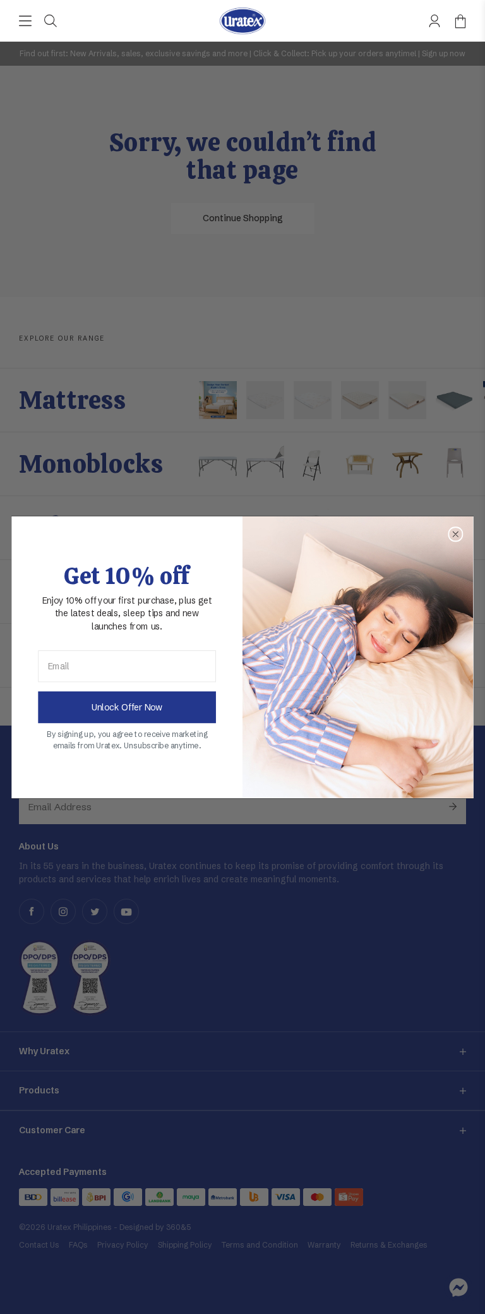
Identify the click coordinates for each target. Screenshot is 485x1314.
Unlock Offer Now (127, 707)
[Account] (434, 21)
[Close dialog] (455, 534)
